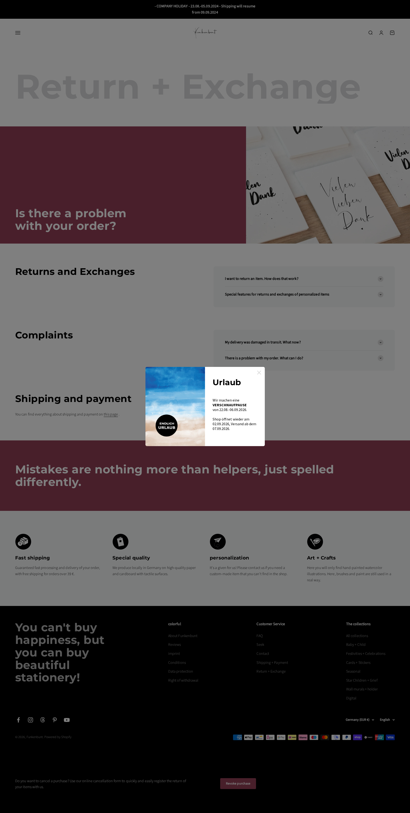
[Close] (259, 372)
